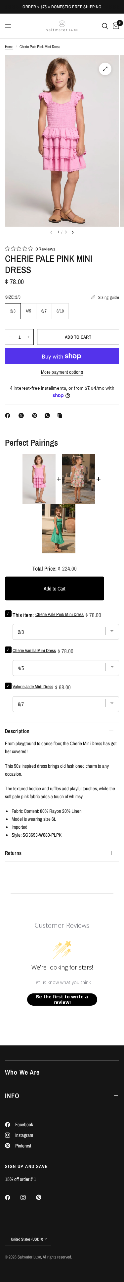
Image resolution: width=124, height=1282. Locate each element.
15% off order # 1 (20, 1179)
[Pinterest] (36, 415)
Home (9, 46)
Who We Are (22, 1072)
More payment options (62, 372)
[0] (114, 26)
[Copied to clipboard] (61, 415)
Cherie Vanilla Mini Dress (34, 650)
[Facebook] (9, 415)
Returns (13, 853)
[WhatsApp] (49, 415)
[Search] (105, 26)
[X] (22, 415)
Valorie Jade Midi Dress (33, 687)
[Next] (72, 232)
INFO (12, 1095)
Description (17, 731)
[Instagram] (28, 1197)
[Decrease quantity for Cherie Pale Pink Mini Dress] (10, 337)
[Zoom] (105, 69)
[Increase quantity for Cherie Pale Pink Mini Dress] (28, 337)
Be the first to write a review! (62, 999)
